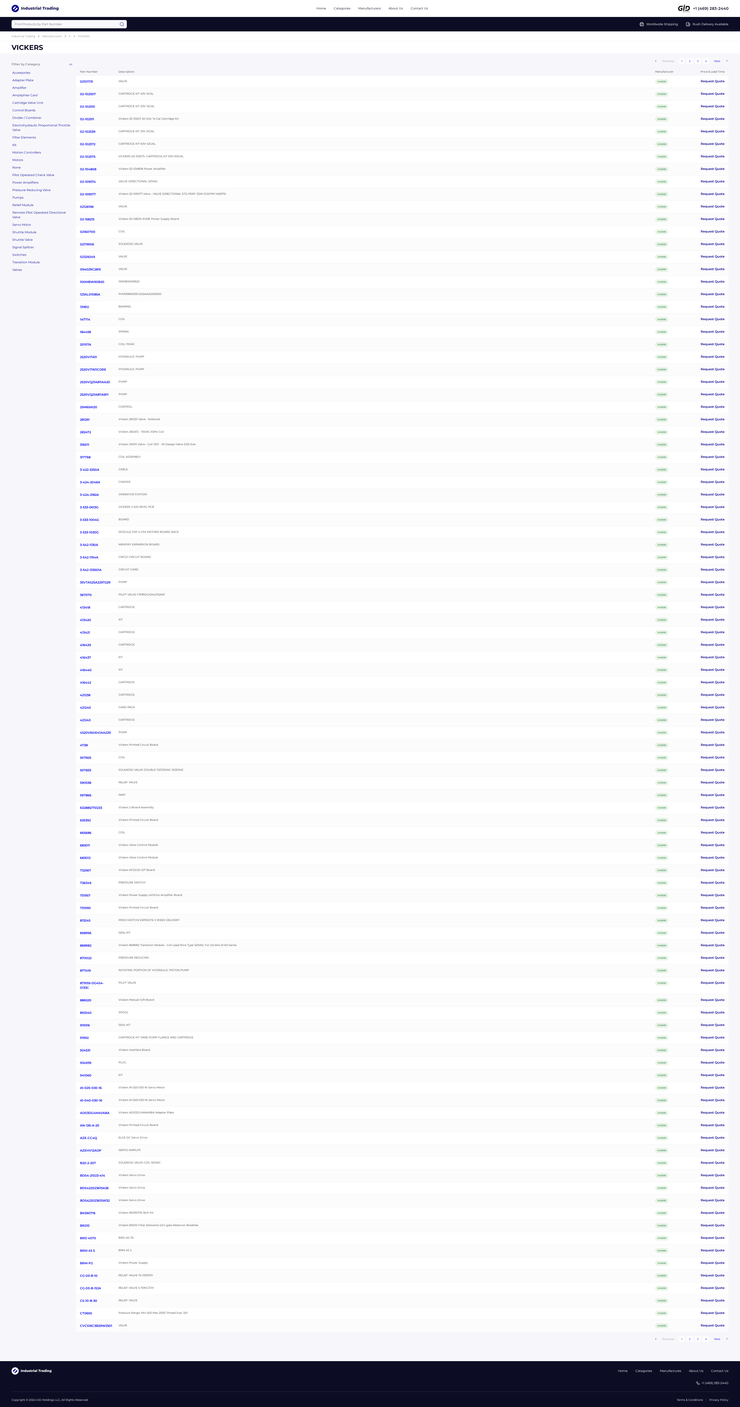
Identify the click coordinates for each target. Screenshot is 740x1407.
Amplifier (19, 88)
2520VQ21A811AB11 (94, 394)
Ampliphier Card (25, 95)
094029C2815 (90, 269)
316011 (84, 445)
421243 (85, 720)
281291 (85, 419)
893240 (86, 1013)
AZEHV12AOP (90, 1150)
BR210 (85, 1225)
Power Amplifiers (25, 182)
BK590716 (87, 1213)
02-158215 (87, 219)
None (16, 167)
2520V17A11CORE (93, 369)
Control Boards (23, 110)
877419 (85, 970)
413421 (85, 632)
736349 (85, 883)
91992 (84, 1038)
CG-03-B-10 (89, 1276)
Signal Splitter (23, 247)
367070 (86, 595)
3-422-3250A (89, 470)
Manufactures (670, 1371)
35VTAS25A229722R (95, 582)
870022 (86, 958)
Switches (19, 255)
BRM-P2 (86, 1263)
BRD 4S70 (88, 1238)
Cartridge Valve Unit (27, 103)
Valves (17, 270)
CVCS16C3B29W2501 (96, 1326)
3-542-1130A (89, 545)
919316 (85, 1025)
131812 (84, 307)
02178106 (87, 244)
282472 (85, 432)
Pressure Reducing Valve (31, 190)
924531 (85, 1050)
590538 (85, 783)
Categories (342, 8)
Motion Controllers (26, 152)
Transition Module (26, 262)
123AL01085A (90, 294)
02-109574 (88, 182)
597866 (85, 795)
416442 (85, 682)
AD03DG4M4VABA (94, 1113)
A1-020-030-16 (91, 1088)
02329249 (87, 257)
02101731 (86, 81)
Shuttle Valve (22, 240)
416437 (85, 657)
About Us (395, 8)
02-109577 (88, 194)
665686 (85, 833)
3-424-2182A (89, 495)
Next (717, 61)
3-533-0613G (89, 507)
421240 (85, 707)
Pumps (18, 197)
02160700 (87, 232)
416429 (85, 645)
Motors (17, 160)
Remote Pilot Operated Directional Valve (39, 215)
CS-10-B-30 (88, 1301)
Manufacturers (369, 8)
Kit (14, 145)
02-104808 (88, 169)
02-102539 (87, 131)
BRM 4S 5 (87, 1251)
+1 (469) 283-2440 (710, 8)
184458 (85, 332)
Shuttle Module (24, 232)
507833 (85, 770)
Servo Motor (21, 225)
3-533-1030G (89, 532)
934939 (85, 1063)
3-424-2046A (90, 482)
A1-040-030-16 (91, 1100)
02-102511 (87, 119)
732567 (85, 870)
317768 (85, 457)
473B (84, 745)
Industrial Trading (23, 36)
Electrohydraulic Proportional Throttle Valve (41, 127)
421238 (85, 695)
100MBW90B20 (92, 282)
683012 (85, 858)
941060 (85, 1075)
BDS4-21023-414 (92, 1175)
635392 (85, 820)
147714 (85, 319)
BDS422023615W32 (95, 1200)
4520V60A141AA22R (95, 733)
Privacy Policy (718, 1400)
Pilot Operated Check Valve (33, 175)
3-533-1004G (89, 520)
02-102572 (87, 144)
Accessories (21, 73)
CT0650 (86, 1313)
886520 (85, 1000)
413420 (85, 620)
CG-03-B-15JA (90, 1288)
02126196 (87, 207)
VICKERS (84, 36)
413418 (85, 607)
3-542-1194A (89, 557)
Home (321, 8)
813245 (85, 920)
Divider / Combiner (26, 118)
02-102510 (87, 106)
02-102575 (87, 157)
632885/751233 (91, 808)
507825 (85, 758)
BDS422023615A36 (94, 1188)
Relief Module (23, 205)
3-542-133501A (91, 570)
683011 (85, 845)
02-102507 (88, 94)
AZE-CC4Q (88, 1138)
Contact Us (419, 8)
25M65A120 (88, 407)
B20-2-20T (88, 1163)
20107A (85, 344)
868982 (85, 945)
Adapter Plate (23, 80)
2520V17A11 (88, 357)
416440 (86, 670)
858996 (85, 933)
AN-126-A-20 (89, 1125)
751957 (85, 895)
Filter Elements (24, 137)
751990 (85, 908)
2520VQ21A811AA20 (95, 382)
